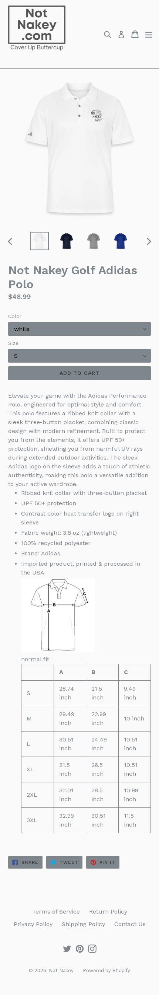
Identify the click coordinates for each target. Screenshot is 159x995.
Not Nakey (61, 970)
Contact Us (130, 924)
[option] (39, 241)
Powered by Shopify (106, 970)
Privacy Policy (33, 924)
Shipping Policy (83, 924)
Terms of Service (56, 911)
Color (14, 316)
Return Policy (108, 911)
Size (13, 343)
